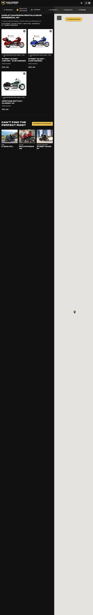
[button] (13, 49)
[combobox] (9, 10)
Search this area (74, 19)
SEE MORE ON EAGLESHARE (42, 123)
